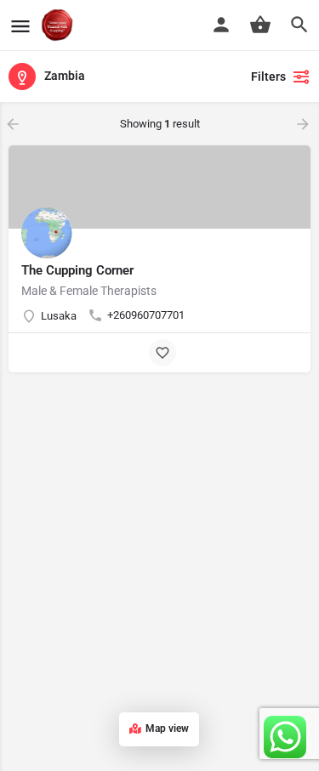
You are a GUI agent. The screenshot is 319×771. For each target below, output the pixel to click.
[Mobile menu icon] (20, 26)
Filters (268, 76)
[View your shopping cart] (260, 25)
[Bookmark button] (162, 352)
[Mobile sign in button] (221, 25)
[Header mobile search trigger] (299, 25)
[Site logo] (59, 26)
